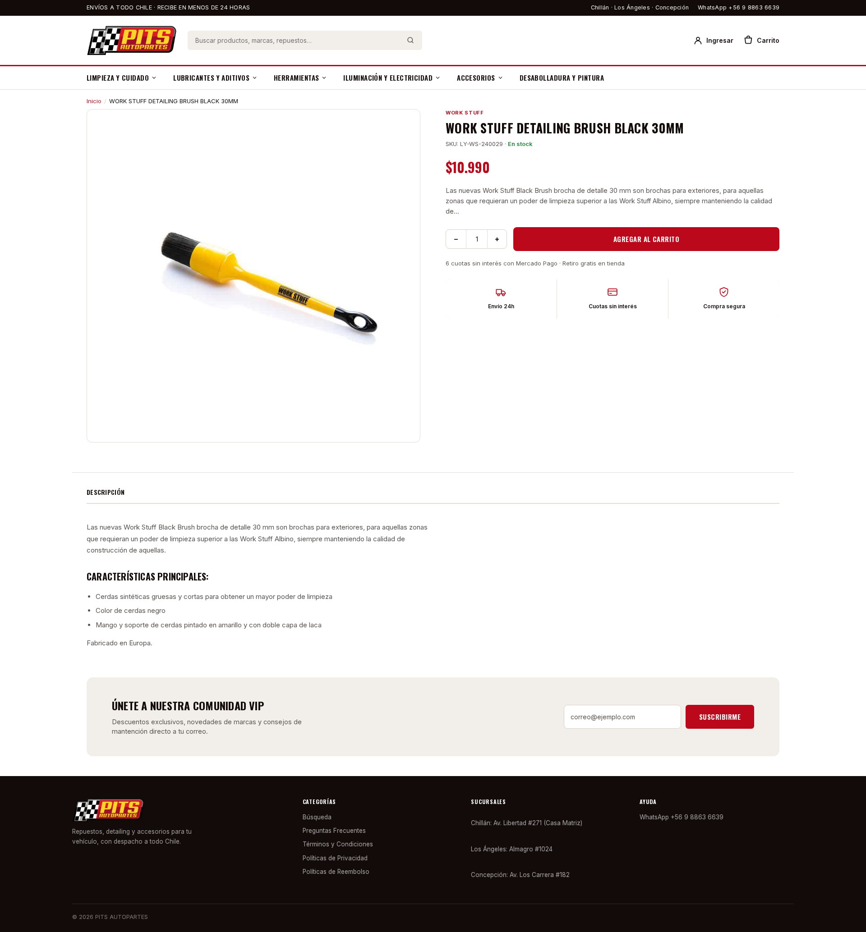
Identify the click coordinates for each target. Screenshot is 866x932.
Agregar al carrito (646, 239)
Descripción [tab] (105, 492)
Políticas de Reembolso (336, 871)
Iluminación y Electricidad (388, 77)
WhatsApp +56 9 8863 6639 (738, 7)
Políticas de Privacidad (335, 858)
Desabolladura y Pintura (562, 77)
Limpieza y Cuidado (118, 77)
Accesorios (476, 77)
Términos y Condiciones (338, 844)
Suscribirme (720, 717)
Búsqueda (317, 817)
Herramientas (296, 77)
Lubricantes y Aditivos (211, 77)
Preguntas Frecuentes (334, 830)
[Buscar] (410, 40)
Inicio (94, 101)
